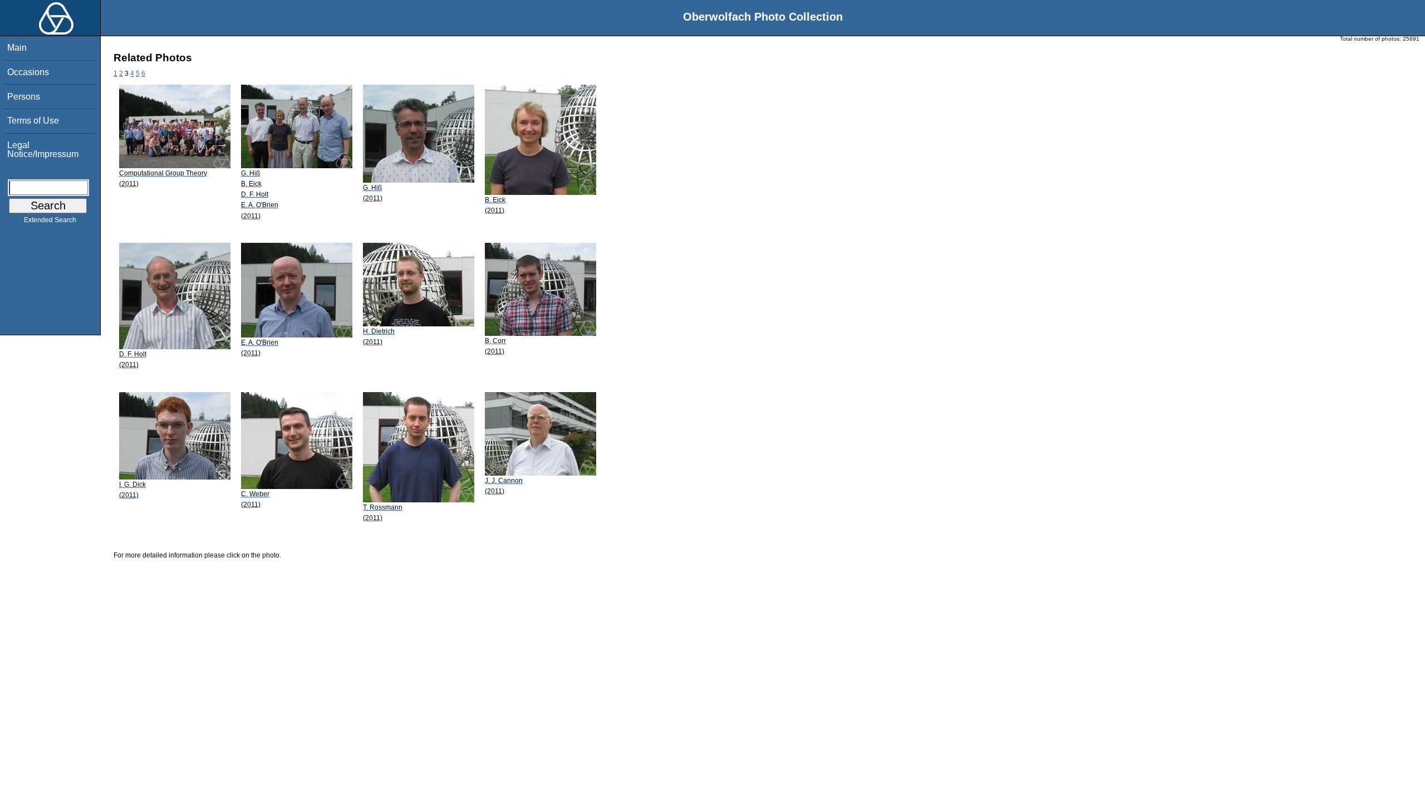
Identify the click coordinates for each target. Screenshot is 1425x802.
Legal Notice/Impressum (42, 149)
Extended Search (50, 220)
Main (17, 47)
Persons (23, 96)
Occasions (28, 72)
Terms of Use (33, 120)
